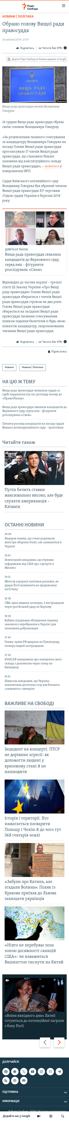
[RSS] (6, 1080)
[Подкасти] (51, 1116)
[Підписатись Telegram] (59, 1071)
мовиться (52, 166)
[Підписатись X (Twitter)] (23, 1071)
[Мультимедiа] (38, 1116)
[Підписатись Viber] (50, 1071)
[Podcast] (14, 1080)
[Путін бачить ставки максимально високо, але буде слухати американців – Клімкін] (34, 468)
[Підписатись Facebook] (6, 1071)
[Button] (25, 48)
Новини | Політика (18, 17)
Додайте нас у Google (16, 1116)
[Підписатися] (23, 1080)
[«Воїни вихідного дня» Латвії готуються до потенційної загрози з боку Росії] (34, 995)
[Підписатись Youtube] (32, 1071)
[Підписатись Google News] (14, 1071)
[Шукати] (62, 1116)
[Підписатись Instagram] (41, 1071)
